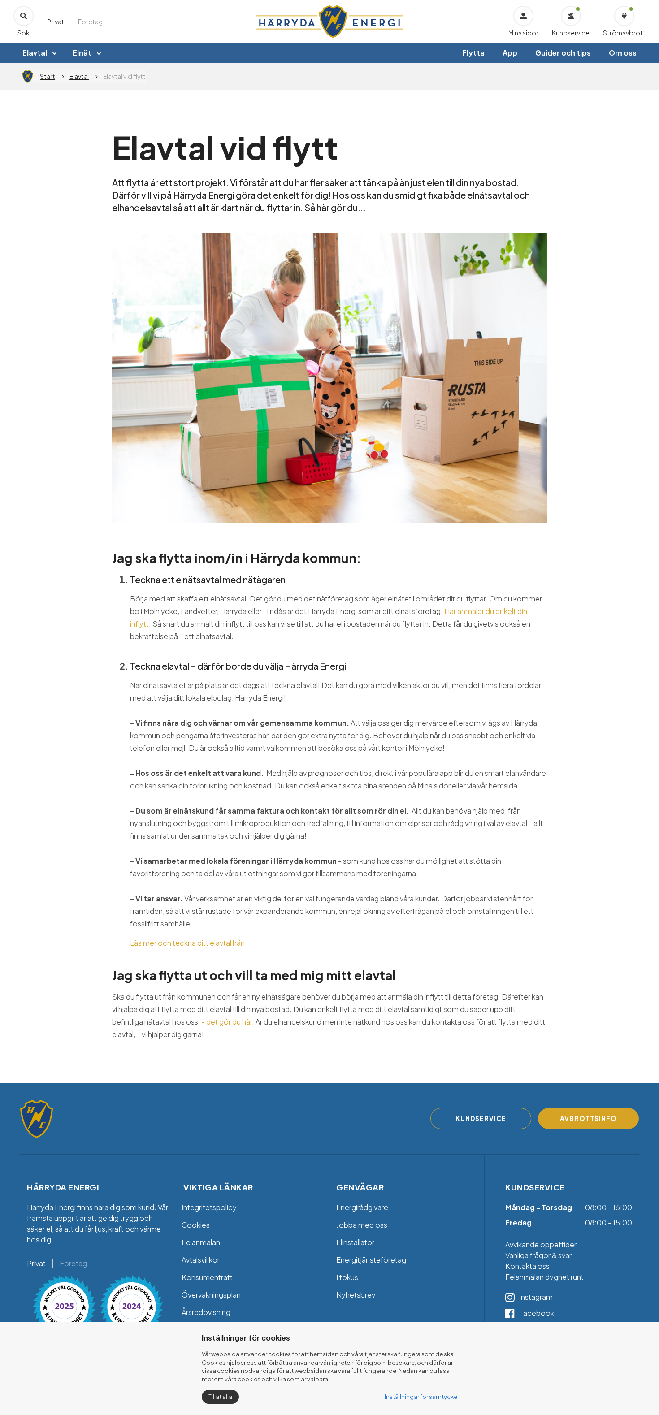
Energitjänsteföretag (371, 1259)
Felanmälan (201, 1242)
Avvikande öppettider (541, 1244)
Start (47, 76)
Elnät (82, 52)
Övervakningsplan (211, 1294)
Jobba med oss (361, 1224)
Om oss (623, 52)
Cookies (196, 1224)
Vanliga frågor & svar (539, 1255)
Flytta (473, 52)
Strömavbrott (624, 33)
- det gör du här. (227, 1021)
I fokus (347, 1277)
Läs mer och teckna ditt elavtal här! (187, 943)
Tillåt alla (220, 1396)
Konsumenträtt (207, 1277)
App (510, 52)
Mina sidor (523, 33)
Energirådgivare (362, 1207)
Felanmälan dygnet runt (544, 1276)
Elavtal (34, 52)
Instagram (536, 1297)
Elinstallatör (355, 1242)
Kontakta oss (527, 1266)
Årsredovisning (206, 1312)
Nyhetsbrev (355, 1294)
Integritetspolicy (209, 1207)
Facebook (536, 1313)
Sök (23, 33)
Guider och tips (563, 52)
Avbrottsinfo (588, 1118)
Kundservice (571, 33)
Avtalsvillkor (201, 1259)
